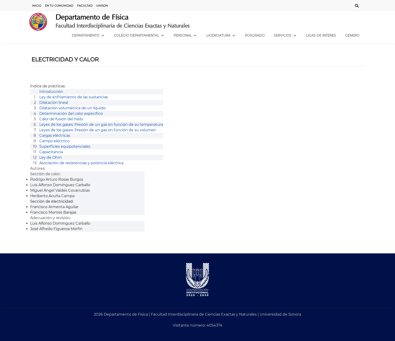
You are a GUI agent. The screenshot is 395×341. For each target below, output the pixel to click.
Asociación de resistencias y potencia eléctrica (81, 163)
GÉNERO (352, 35)
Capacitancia (51, 152)
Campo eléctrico (54, 141)
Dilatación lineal (53, 102)
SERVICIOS (282, 35)
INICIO (36, 5)
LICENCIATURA (218, 35)
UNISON (102, 5)
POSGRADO (255, 35)
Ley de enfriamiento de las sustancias (73, 97)
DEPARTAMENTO (85, 35)
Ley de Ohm (50, 157)
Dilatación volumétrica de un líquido (72, 108)
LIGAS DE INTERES (321, 35)
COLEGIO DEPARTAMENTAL (136, 35)
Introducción (51, 91)
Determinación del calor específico (71, 113)
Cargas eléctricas (54, 135)
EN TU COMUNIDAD (59, 5)
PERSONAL (183, 35)
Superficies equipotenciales (64, 146)
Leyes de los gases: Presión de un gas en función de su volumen (97, 130)
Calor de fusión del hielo (61, 119)
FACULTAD (85, 5)
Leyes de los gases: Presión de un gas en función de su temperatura (101, 124)
